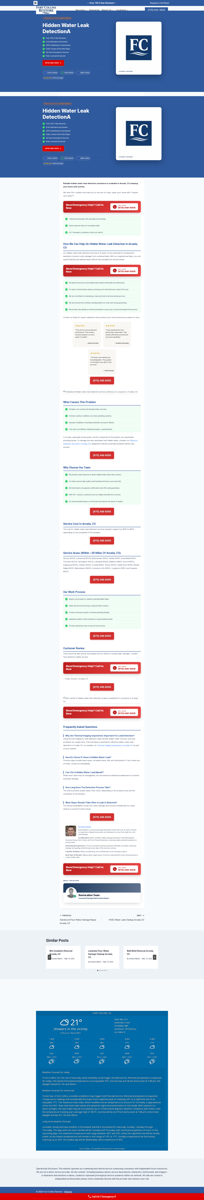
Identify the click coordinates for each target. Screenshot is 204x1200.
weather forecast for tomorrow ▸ (102, 1148)
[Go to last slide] (49, 957)
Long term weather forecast (56, 1121)
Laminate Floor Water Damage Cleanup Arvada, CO (100, 954)
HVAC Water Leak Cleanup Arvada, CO (126, 918)
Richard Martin (57, 959)
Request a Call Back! (159, 3)
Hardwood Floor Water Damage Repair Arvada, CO (78, 919)
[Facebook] (35, 3)
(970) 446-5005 (156, 9)
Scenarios (94, 10)
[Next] (154, 957)
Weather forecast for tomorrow (58, 1090)
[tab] (97, 970)
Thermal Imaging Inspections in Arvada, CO (115, 745)
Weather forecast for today (56, 1072)
